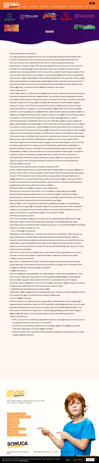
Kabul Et (90, 460)
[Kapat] (97, 459)
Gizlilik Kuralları (24, 461)
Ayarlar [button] (68, 460)
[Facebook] (90, 3)
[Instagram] (93, 3)
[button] (44, 6)
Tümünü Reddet (78, 460)
